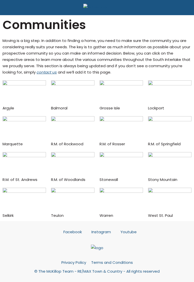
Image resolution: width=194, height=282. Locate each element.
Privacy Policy (73, 262)
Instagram (101, 231)
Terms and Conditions (112, 262)
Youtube (128, 231)
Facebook (72, 231)
